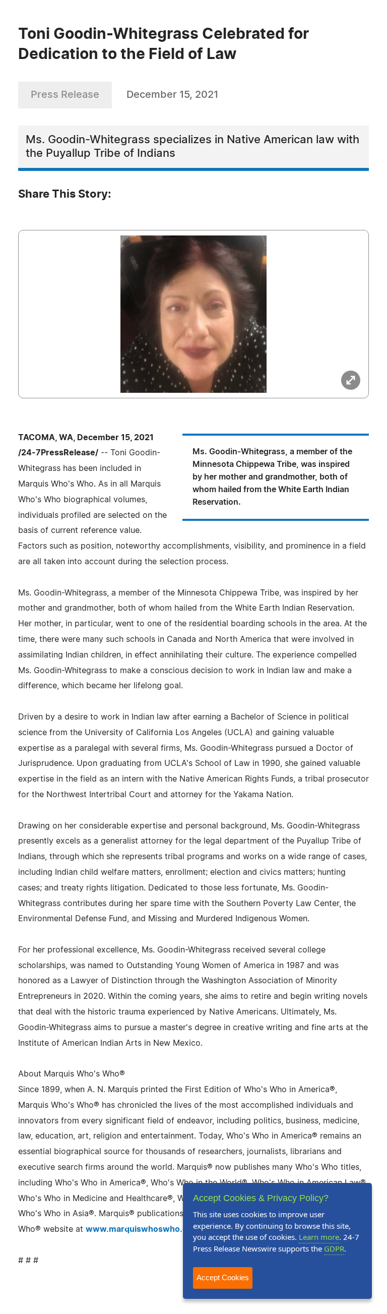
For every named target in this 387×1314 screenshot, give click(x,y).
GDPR (334, 1248)
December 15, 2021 (172, 95)
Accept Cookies (223, 1277)
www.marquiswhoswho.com (143, 1229)
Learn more (319, 1237)
